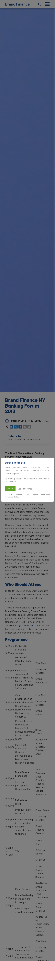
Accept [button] (10, 488)
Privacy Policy (13, 497)
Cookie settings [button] (25, 488)
